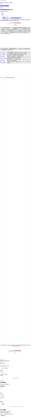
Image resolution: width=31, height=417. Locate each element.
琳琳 (1, 361)
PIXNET (10, 406)
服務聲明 (23, 406)
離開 (4, 415)
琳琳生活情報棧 (4, 5)
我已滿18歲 (2, 415)
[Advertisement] (15, 40)
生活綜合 (6, 11)
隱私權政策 (20, 406)
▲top (1, 369)
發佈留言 (2, 375)
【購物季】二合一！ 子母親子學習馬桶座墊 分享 (11, 17)
